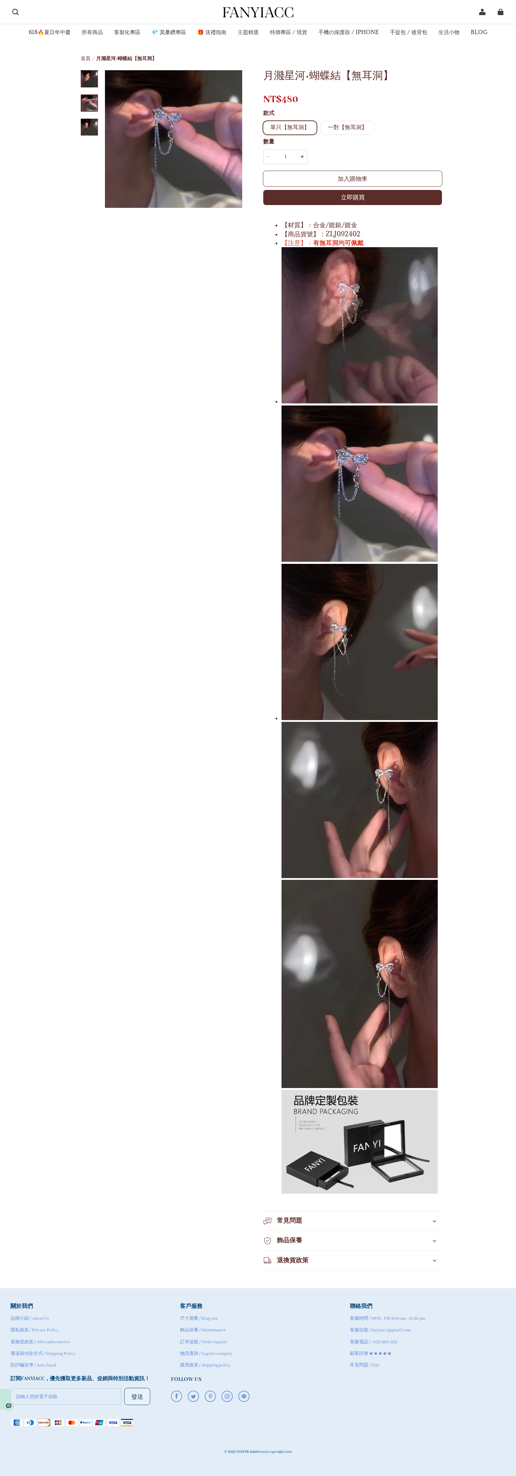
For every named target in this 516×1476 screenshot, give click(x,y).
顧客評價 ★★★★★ (371, 1353)
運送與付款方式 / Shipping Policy (43, 1353)
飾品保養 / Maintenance (203, 1330)
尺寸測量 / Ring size (199, 1318)
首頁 (86, 59)
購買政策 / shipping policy (205, 1365)
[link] (50, 32)
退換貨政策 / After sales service (40, 1342)
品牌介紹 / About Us (30, 1318)
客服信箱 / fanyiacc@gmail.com (380, 1330)
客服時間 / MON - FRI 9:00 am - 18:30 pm (387, 1318)
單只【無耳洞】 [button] (290, 128)
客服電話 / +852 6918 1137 (374, 1342)
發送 (137, 1396)
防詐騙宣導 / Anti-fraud (33, 1365)
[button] (15, 12)
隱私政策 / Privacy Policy (35, 1330)
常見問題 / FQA (365, 1365)
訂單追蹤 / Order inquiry (203, 1342)
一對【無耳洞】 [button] (347, 128)
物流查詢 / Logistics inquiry (206, 1353)
